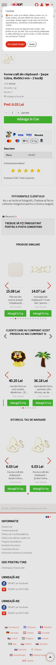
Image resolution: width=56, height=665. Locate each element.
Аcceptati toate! (15, 44)
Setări (32, 44)
